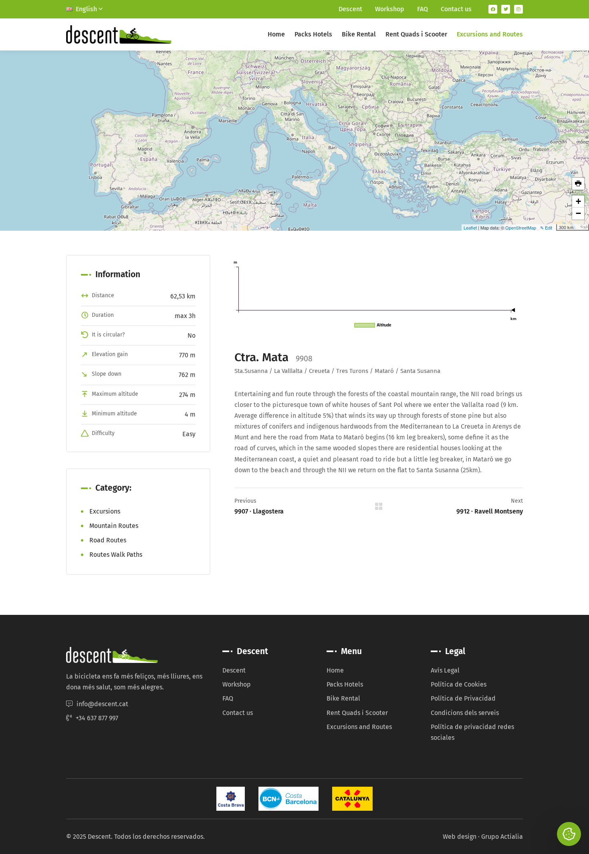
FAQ (422, 9)
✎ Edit (546, 227)
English (87, 9)
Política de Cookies (458, 684)
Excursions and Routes (490, 34)
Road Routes (107, 540)
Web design (459, 836)
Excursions (104, 511)
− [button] (578, 213)
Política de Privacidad (463, 698)
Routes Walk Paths (115, 554)
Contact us (456, 9)
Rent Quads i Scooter (416, 34)
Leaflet (470, 227)
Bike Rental (359, 34)
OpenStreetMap (520, 227)
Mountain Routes (113, 526)
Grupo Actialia (502, 836)
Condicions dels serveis (465, 713)
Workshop (389, 9)
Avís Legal (445, 670)
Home (276, 34)
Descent (350, 9)
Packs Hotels (313, 34)
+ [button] (578, 201)
